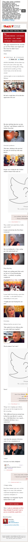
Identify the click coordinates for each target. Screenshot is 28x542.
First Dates (8, 38)
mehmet (19, 38)
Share (13, 59)
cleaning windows (10, 36)
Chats (21, 30)
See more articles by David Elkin (12, 525)
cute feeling (20, 36)
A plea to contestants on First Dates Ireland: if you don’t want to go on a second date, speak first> (13, 510)
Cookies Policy (8, 20)
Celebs (7, 30)
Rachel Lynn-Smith (15, 482)
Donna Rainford (15, 221)
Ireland (11, 30)
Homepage (3, 31)
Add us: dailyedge (14, 504)
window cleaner (17, 41)
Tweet (22, 59)
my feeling (8, 41)
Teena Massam (14, 403)
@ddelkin (12, 521)
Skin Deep (16, 30)
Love (14, 38)
